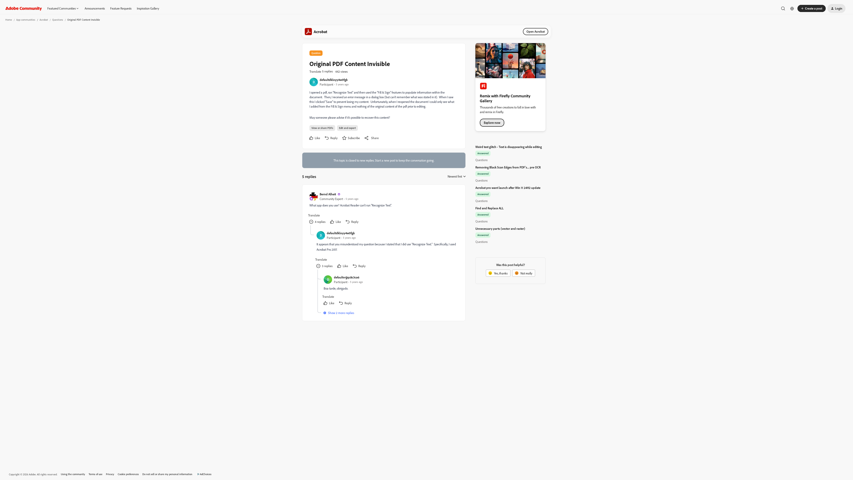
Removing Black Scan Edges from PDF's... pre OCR (508, 167)
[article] (383, 208)
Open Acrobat (535, 31)
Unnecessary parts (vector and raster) (500, 228)
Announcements (95, 8)
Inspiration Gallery (148, 8)
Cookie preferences (128, 474)
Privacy (110, 474)
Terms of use (95, 474)
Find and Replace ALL (489, 208)
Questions (57, 19)
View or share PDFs (322, 128)
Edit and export (347, 128)
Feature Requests (121, 8)
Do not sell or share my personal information (167, 474)
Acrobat (44, 19)
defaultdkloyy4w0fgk (334, 80)
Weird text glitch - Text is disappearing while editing (508, 147)
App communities (25, 19)
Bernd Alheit (328, 194)
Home (8, 19)
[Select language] (792, 8)
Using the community (73, 474)
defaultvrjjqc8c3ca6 (346, 277)
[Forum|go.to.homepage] (23, 8)
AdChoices (205, 474)
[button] (811, 8)
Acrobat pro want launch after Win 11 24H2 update (507, 188)
